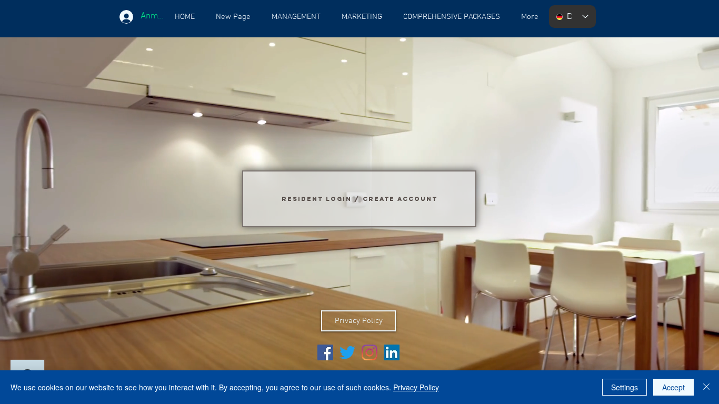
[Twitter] (347, 352)
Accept (673, 387)
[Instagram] (369, 352)
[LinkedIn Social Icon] (392, 352)
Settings (624, 387)
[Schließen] (706, 387)
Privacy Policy (416, 387)
